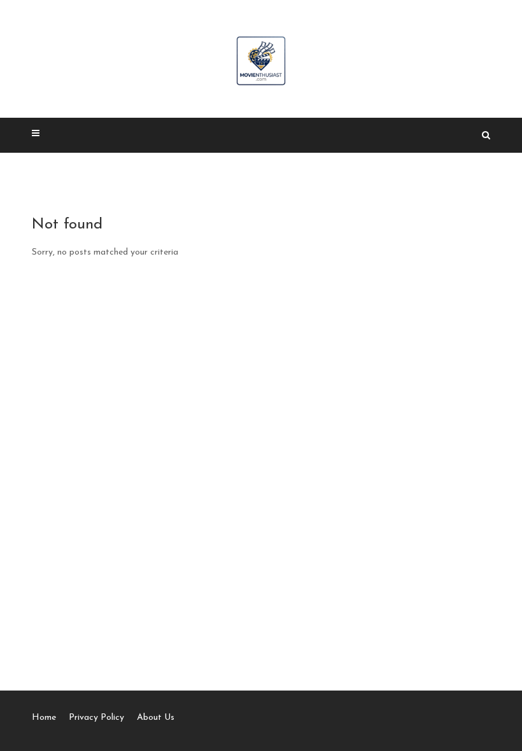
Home (44, 717)
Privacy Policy (96, 717)
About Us (155, 717)
